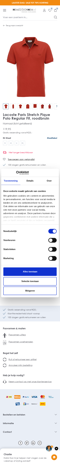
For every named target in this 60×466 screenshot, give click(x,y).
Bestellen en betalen (14, 414)
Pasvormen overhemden (21, 341)
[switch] (52, 240)
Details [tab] (30, 180)
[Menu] (4, 10)
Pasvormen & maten (14, 328)
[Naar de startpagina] (24, 10)
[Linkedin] (33, 443)
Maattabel (52, 138)
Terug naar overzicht (14, 25)
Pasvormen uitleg (17, 334)
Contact (7, 432)
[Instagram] (40, 443)
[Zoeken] (55, 17)
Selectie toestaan (30, 281)
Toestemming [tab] (11, 180)
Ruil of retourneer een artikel (23, 359)
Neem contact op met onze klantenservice (30, 381)
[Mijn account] (43, 10)
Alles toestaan (30, 271)
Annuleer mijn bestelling (20, 365)
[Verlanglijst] (49, 10)
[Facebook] (20, 443)
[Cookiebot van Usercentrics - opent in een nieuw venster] (16, 173)
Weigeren (30, 290)
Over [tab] (49, 180)
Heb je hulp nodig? (13, 375)
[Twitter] (27, 443)
